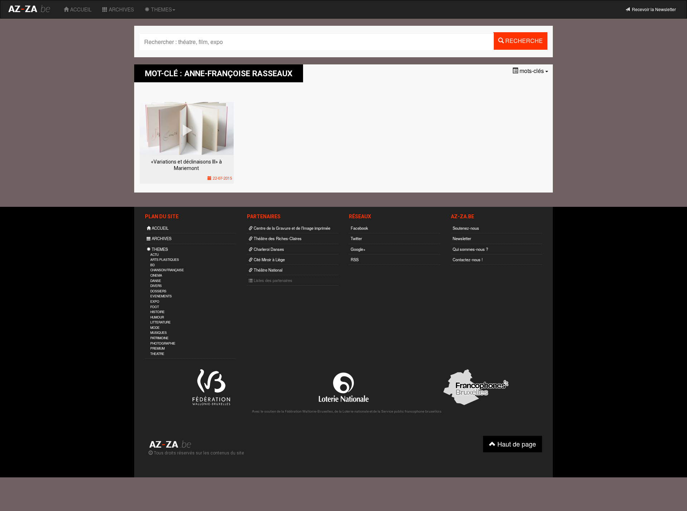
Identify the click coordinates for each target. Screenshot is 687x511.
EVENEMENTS (161, 296)
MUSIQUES (158, 332)
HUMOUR (157, 317)
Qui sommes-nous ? (470, 249)
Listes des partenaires (272, 280)
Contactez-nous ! (468, 259)
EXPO (154, 301)
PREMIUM (157, 348)
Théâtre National (267, 270)
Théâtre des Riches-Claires (277, 238)
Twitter (356, 238)
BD (152, 265)
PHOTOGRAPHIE (162, 343)
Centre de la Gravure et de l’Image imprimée (291, 228)
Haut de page (516, 443)
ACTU (154, 254)
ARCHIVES (120, 9)
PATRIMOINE (159, 338)
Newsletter (462, 238)
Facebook (359, 228)
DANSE (155, 280)
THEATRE (157, 353)
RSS (355, 259)
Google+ (358, 249)
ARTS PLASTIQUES (164, 259)
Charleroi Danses (268, 249)
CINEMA (156, 275)
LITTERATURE (160, 322)
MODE (155, 327)
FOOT (154, 307)
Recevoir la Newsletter (653, 9)
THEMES (161, 9)
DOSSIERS (158, 291)
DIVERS (156, 285)
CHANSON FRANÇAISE (167, 270)
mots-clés (531, 71)
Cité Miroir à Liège (269, 259)
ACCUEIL (80, 9)
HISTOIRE (157, 312)
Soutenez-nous (466, 228)
